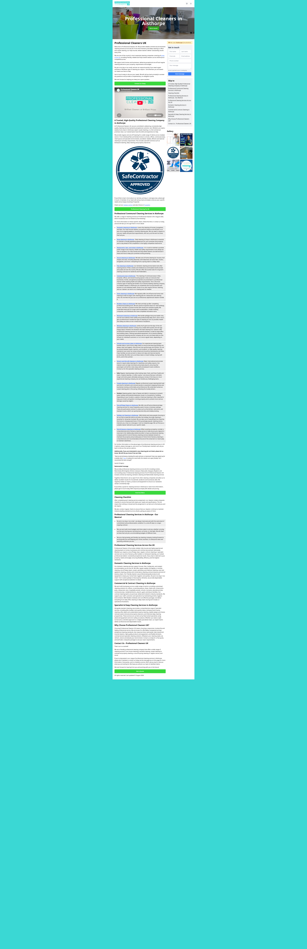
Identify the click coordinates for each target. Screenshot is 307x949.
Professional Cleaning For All (140, 209)
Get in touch (153, 28)
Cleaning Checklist (173, 93)
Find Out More (140, 493)
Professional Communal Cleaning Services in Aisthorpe (178, 89)
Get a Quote (140, 671)
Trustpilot (147, 205)
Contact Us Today (140, 83)
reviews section (128, 205)
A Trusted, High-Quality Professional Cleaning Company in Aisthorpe (179, 85)
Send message (179, 74)
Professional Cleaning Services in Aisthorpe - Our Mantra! (178, 97)
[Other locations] (187, 3)
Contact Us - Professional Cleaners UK (179, 123)
